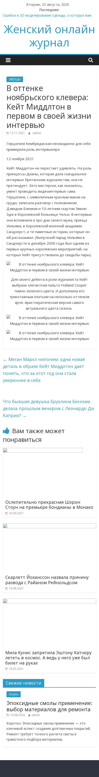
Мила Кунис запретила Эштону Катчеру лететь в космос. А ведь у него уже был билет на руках (48, 658)
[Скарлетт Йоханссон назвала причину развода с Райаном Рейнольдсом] (49, 526)
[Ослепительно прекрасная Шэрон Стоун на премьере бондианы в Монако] (43, 450)
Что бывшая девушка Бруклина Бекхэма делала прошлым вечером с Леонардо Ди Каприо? (48, 408)
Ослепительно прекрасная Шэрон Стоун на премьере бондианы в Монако (49, 504)
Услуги (13, 694)
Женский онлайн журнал (49, 35)
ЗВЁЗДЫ (15, 79)
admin (36, 133)
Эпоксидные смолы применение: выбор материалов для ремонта (49, 706)
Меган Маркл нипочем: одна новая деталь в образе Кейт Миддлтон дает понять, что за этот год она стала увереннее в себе (44, 369)
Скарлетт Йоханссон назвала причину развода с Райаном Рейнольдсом (47, 579)
